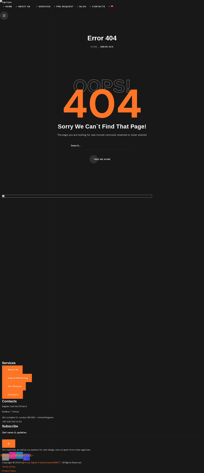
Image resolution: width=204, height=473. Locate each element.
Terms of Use (8, 466)
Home (94, 47)
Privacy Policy (9, 470)
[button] (102, 10)
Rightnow (41, 462)
